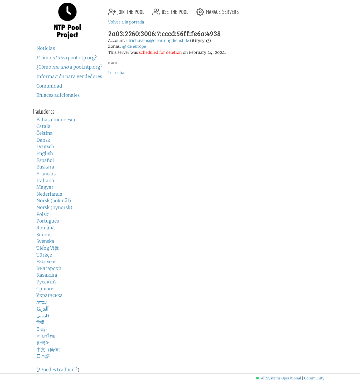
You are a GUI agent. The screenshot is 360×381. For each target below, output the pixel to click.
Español (45, 160)
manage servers (221, 10)
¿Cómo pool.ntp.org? (66, 58)
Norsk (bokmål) (53, 201)
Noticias (45, 48)
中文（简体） (49, 350)
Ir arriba (116, 72)
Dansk (43, 140)
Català (43, 126)
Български (48, 268)
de (129, 46)
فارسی (42, 316)
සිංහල (41, 329)
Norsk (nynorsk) (54, 207)
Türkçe (44, 255)
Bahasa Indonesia (55, 120)
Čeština (44, 133)
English (44, 153)
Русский (46, 282)
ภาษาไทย (45, 336)
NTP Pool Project (67, 21)
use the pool (174, 10)
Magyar (44, 187)
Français (46, 174)
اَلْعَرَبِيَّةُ (42, 309)
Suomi (43, 235)
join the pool (130, 10)
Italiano (45, 181)
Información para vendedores (69, 76)
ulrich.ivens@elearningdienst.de (157, 40)
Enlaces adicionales (58, 95)
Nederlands (49, 194)
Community (314, 378)
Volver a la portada (126, 22)
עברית (41, 302)
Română (45, 228)
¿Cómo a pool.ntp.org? (69, 67)
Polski (43, 214)
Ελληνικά (46, 261)
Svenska (45, 241)
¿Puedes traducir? (57, 370)
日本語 (43, 356)
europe (139, 46)
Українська (49, 295)
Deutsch (45, 146)
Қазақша (46, 275)
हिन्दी (40, 322)
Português (47, 221)
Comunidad (49, 86)
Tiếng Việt (47, 248)
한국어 (43, 343)
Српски (45, 289)
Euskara (45, 167)
